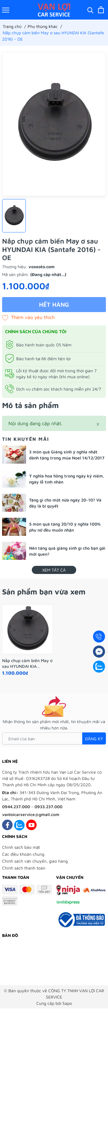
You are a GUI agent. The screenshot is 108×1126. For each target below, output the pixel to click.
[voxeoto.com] (54, 10)
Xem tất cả (54, 569)
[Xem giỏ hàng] (101, 9)
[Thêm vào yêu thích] (28, 317)
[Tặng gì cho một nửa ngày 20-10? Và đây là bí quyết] (14, 503)
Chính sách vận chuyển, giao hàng (35, 861)
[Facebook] (7, 825)
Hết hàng (54, 304)
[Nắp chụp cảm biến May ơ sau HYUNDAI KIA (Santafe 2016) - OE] (27, 629)
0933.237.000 (48, 806)
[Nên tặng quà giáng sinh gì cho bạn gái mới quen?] (14, 551)
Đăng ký (94, 738)
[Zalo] (19, 825)
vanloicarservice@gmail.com (30, 814)
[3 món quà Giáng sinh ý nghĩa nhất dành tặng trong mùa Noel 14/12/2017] (14, 455)
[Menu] (5, 10)
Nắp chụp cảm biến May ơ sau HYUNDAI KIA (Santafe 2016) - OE (27, 663)
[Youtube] (31, 825)
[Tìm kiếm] (90, 10)
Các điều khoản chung (23, 854)
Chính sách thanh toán (23, 867)
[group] (54, 124)
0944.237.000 (16, 806)
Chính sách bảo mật (21, 847)
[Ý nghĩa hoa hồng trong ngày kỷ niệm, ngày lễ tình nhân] (14, 479)
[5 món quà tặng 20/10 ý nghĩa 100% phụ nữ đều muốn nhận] (14, 527)
